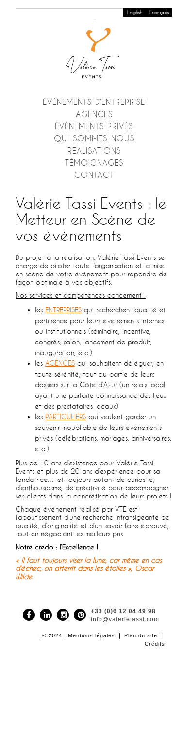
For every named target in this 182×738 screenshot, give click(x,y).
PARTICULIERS (65, 417)
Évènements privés (94, 126)
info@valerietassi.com (125, 619)
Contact (94, 175)
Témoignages (94, 162)
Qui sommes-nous (94, 138)
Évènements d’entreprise (94, 102)
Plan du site (140, 635)
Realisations (94, 150)
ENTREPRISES (63, 310)
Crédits (155, 644)
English (135, 12)
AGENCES (60, 363)
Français (159, 12)
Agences (94, 114)
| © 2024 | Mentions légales (76, 635)
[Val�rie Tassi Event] (94, 51)
